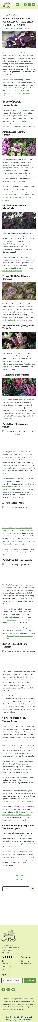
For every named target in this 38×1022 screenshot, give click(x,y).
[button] (17, 4)
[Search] (33, 888)
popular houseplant (26, 400)
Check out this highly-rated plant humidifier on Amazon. (18, 197)
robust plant (7, 492)
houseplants (29, 110)
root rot (5, 753)
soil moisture (15, 745)
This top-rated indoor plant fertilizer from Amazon (17, 814)
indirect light (13, 320)
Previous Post (19, 875)
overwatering (12, 620)
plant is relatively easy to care (22, 704)
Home (4, 15)
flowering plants (25, 121)
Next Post (19, 879)
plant (31, 783)
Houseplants (13, 15)
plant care (18, 549)
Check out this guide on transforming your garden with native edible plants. (16, 93)
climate (32, 260)
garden (14, 170)
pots (4, 473)
